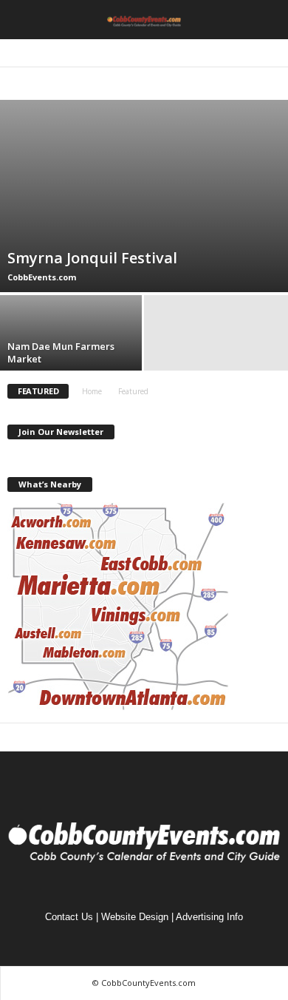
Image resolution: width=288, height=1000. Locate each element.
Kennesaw (238, 84)
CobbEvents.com (41, 277)
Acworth (46, 84)
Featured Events (107, 84)
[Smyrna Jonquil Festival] (144, 196)
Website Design (134, 916)
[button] (265, 20)
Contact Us (69, 916)
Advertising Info (209, 916)
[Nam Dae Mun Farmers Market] (72, 349)
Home (92, 391)
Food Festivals (179, 84)
